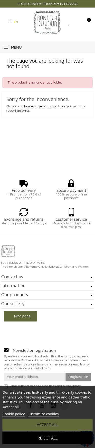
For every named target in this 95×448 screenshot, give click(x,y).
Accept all (47, 424)
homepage (33, 106)
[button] (24, 22)
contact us (55, 106)
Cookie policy (13, 413)
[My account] (77, 22)
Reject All (47, 438)
